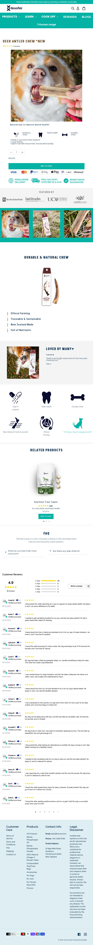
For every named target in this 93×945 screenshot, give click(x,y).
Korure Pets (68, 940)
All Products (32, 833)
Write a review (76, 586)
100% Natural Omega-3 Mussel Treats (33, 857)
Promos (30, 888)
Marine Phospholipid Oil (32, 840)
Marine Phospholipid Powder (32, 848)
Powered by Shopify (80, 940)
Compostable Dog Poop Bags (32, 866)
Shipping (10, 851)
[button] (43, 521)
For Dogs (30, 875)
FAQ (8, 847)
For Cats (30, 878)
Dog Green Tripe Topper (46, 502)
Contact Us (11, 854)
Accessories (32, 872)
